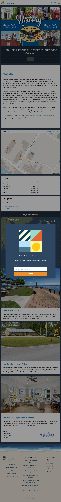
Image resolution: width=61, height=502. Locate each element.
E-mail (16, 265)
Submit (30, 274)
